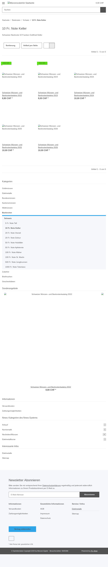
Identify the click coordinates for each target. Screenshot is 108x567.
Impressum (45, 513)
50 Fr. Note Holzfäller (14, 243)
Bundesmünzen (8, 198)
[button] (82, 3)
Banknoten (7, 213)
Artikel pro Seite (30, 45)
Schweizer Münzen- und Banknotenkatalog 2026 (48, 146)
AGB (42, 509)
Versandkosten (8, 406)
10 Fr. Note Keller (13, 228)
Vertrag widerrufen (22, 529)
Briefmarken (7, 277)
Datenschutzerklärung (51, 485)
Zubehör (5, 272)
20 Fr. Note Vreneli (13, 233)
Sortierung (10, 45)
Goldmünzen (7, 188)
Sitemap (5, 458)
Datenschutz (45, 518)
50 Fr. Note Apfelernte (14, 247)
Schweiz (8, 218)
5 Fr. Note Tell (11, 223)
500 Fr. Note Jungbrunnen (16, 262)
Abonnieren (89, 494)
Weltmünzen (7, 208)
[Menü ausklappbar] (3, 2)
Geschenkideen (8, 281)
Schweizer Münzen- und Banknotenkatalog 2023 (48, 94)
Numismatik (53, 430)
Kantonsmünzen (9, 203)
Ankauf (53, 425)
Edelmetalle (7, 193)
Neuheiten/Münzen (53, 434)
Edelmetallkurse (53, 439)
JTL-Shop (93, 551)
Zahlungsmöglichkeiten (11, 411)
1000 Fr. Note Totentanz (15, 267)
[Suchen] (103, 10)
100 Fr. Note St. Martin (14, 257)
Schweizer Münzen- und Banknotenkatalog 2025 (12, 146)
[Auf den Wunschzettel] (29, 64)
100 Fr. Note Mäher (13, 252)
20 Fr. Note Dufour (13, 238)
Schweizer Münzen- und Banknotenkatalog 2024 (84, 94)
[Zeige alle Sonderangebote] (105, 288)
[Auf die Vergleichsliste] (22, 64)
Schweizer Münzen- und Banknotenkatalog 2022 (12, 94)
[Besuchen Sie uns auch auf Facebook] (11, 538)
